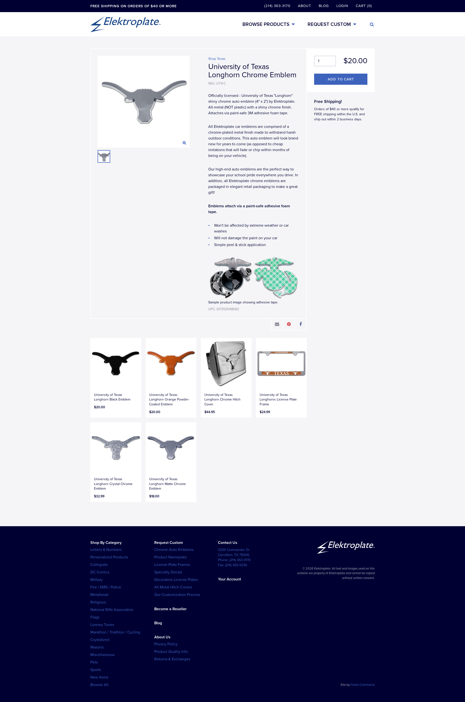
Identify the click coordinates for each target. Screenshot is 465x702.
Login (342, 6)
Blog (324, 6)
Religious (98, 602)
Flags (94, 617)
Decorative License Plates (176, 579)
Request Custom (329, 24)
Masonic (97, 647)
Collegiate (99, 564)
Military (96, 579)
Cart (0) (364, 6)
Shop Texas (216, 59)
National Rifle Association (111, 609)
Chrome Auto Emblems (174, 549)
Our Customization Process (177, 594)
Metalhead (99, 594)
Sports (95, 669)
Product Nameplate (170, 557)
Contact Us (227, 542)
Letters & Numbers (106, 549)
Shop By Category (106, 542)
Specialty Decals (168, 572)
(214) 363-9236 (236, 565)
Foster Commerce (362, 685)
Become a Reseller (170, 609)
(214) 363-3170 (277, 6)
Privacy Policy (166, 644)
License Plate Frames (172, 564)
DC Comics (99, 572)
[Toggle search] (372, 24)
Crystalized (99, 639)
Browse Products (265, 24)
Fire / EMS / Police (105, 587)
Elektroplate (125, 24)
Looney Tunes (102, 624)
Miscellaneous (102, 654)
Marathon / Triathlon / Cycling (115, 632)
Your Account (229, 579)
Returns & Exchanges (172, 659)
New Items (99, 677)
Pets (94, 662)
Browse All (99, 684)
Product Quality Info (171, 651)
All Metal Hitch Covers (173, 587)
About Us (162, 637)
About (304, 6)
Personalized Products (109, 557)
